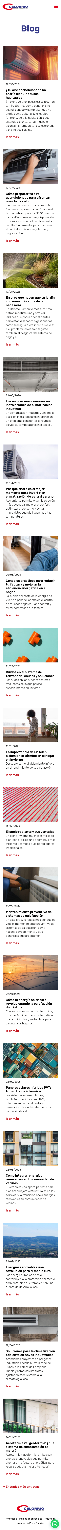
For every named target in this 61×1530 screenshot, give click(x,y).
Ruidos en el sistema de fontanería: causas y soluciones (30, 674)
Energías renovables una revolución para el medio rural (28, 1269)
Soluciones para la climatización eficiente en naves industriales (30, 1353)
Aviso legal (11, 1518)
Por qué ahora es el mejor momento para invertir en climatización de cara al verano (29, 492)
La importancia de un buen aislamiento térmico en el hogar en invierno (30, 756)
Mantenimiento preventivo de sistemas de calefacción (29, 914)
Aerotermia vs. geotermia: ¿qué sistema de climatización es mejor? (30, 1447)
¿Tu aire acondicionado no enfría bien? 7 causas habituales (26, 94)
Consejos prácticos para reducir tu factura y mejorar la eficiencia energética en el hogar (30, 586)
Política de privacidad (30, 1518)
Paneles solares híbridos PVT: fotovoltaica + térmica (28, 1089)
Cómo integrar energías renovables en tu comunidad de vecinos (30, 1179)
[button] (55, 1523)
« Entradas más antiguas (21, 1486)
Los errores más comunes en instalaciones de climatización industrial (29, 405)
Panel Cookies (36, 1523)
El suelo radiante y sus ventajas (30, 832)
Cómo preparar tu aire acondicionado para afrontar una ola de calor (28, 197)
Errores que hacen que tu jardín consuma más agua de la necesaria (30, 301)
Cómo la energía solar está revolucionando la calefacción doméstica (29, 1003)
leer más (12, 137)
